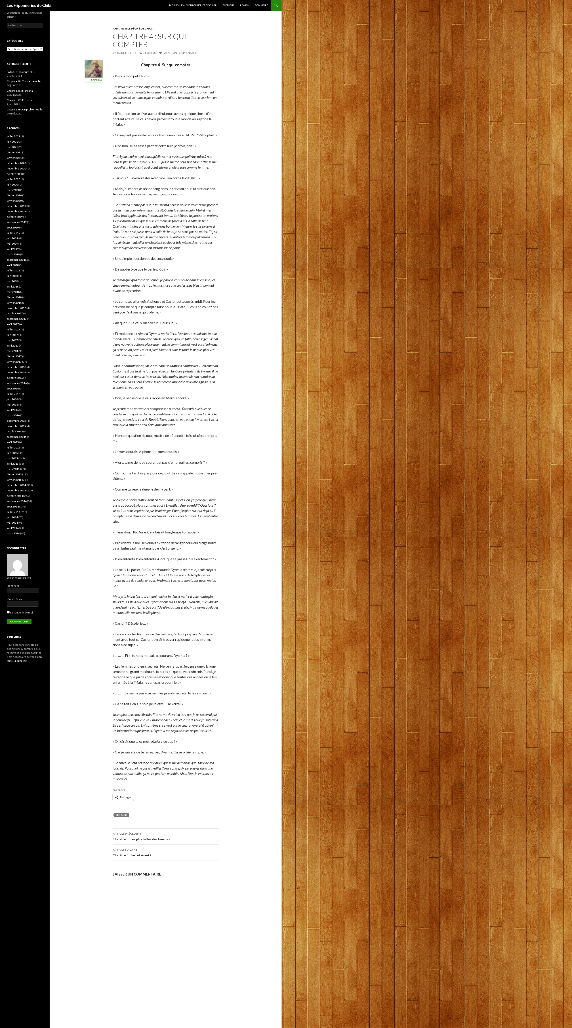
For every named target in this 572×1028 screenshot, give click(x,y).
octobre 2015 (15, 431)
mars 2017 (13, 351)
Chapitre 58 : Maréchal (20, 90)
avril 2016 (13, 410)
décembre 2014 (16, 485)
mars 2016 (13, 415)
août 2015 (13, 442)
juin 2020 (12, 184)
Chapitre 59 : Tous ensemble (23, 81)
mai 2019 (12, 243)
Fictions (228, 5)
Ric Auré (121, 814)
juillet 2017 (13, 329)
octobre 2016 (15, 377)
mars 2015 (13, 469)
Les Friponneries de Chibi (29, 5)
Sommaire (261, 5)
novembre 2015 (16, 426)
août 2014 (13, 506)
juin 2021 (12, 141)
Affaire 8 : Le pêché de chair (133, 28)
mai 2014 (12, 522)
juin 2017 (12, 334)
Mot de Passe (15, 599)
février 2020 (14, 195)
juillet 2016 (13, 394)
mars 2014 (13, 533)
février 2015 (14, 474)
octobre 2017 (15, 313)
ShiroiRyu (149, 53)
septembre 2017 (17, 318)
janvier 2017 (14, 361)
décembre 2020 (16, 163)
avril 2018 (13, 286)
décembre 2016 (16, 367)
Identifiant (13, 585)
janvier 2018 (14, 302)
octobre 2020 (15, 174)
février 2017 (14, 356)
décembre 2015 (16, 420)
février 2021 (14, 152)
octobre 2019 (15, 216)
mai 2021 (12, 147)
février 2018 (14, 297)
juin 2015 (12, 453)
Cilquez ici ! (20, 660)
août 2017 (13, 324)
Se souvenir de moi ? (22, 612)
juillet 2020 (13, 179)
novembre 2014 (16, 490)
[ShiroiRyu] (94, 68)
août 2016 (13, 388)
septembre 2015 (17, 436)
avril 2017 (13, 345)
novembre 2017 (16, 308)
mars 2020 (13, 190)
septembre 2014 (17, 501)
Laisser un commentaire (180, 53)
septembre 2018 (17, 259)
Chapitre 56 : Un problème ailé (24, 109)
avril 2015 (13, 463)
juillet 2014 (13, 512)
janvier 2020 (14, 200)
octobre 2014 (15, 495)
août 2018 (13, 265)
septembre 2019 (17, 222)
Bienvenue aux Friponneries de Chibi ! (193, 5)
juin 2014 (12, 517)
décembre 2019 (16, 206)
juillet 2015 (13, 447)
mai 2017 (12, 340)
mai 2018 (12, 281)
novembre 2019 (16, 211)
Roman (244, 5)
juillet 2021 (13, 136)
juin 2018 (12, 275)
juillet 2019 (13, 233)
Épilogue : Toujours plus (21, 72)
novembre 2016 (16, 372)
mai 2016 (12, 404)
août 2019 (13, 227)
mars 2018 (13, 292)
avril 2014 (13, 528)
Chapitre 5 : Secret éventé (132, 852)
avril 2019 (13, 249)
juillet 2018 (13, 270)
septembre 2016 (17, 383)
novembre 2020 (16, 168)
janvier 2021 (14, 157)
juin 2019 (12, 238)
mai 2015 (12, 458)
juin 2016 (12, 399)
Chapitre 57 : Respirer (19, 100)
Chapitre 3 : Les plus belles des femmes (141, 836)
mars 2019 (13, 254)
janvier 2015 (14, 479)
